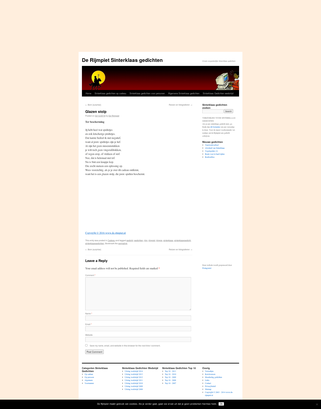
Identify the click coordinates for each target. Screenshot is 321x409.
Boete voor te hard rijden (215, 154)
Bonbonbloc (210, 157)
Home (88, 93)
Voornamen (89, 383)
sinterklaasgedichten (94, 243)
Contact (208, 383)
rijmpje (159, 240)
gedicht (129, 240)
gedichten (138, 240)
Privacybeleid (210, 386)
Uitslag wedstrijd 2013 (134, 374)
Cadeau (111, 240)
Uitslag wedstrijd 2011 (134, 380)
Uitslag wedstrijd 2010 (134, 383)
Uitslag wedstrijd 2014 (134, 371)
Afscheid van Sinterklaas (215, 148)
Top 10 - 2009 (170, 377)
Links (207, 380)
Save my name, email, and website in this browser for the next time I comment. (125, 345)
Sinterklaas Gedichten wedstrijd (218, 93)
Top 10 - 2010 (170, 374)
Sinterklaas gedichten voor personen (147, 93)
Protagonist (206, 268)
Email (88, 324)
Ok (221, 404)
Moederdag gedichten (213, 377)
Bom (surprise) (93, 104)
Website (89, 334)
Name (88, 313)
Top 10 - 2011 (170, 371)
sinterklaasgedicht (182, 240)
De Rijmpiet (114, 115)
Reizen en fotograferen (180, 104)
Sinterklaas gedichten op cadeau (110, 93)
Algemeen (89, 380)
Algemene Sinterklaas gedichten (183, 93)
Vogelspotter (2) (211, 151)
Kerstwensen (210, 374)
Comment (90, 275)
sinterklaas (168, 240)
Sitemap (208, 389)
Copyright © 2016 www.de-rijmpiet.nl (105, 233)
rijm (145, 240)
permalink (122, 243)
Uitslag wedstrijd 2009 (134, 386)
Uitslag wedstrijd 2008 (134, 389)
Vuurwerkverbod (212, 145)
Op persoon (89, 377)
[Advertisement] (160, 25)
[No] (316, 404)
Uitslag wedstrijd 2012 (134, 377)
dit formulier (215, 126)
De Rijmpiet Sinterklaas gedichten (122, 59)
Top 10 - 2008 (170, 380)
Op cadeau (89, 374)
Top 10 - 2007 (170, 383)
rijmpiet (151, 240)
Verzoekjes (209, 371)
